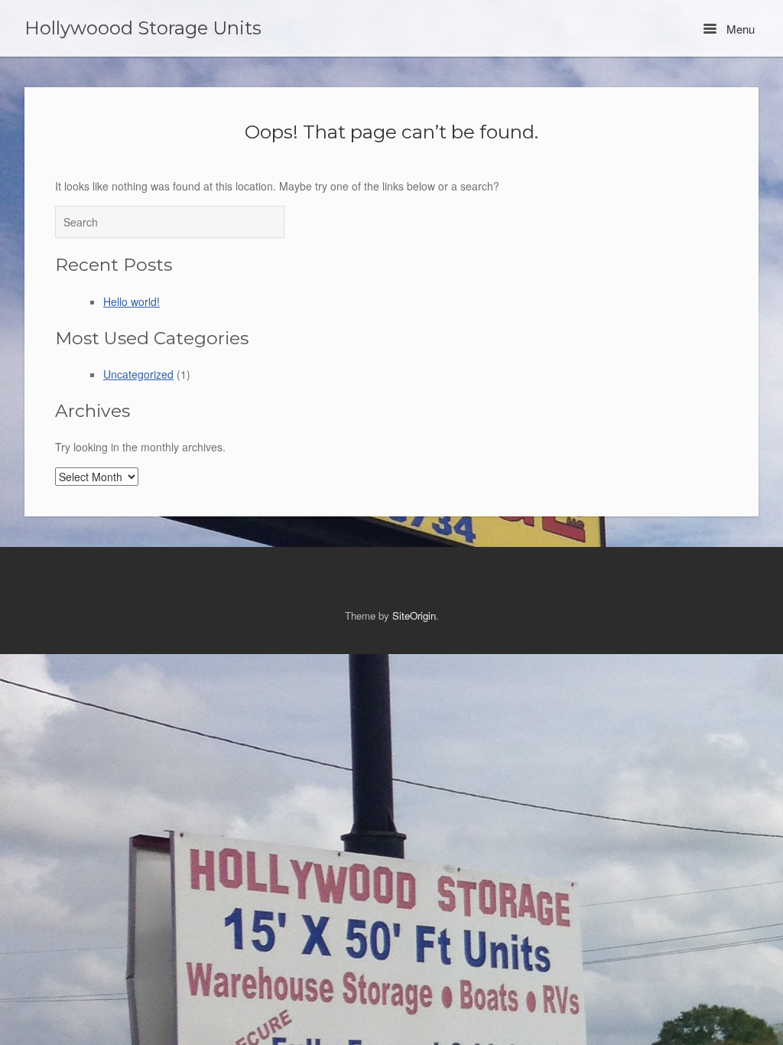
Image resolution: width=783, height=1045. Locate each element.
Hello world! (131, 301)
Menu (739, 29)
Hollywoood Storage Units (143, 28)
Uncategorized (138, 374)
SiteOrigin (414, 615)
